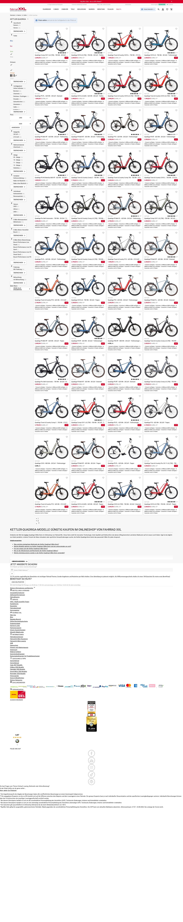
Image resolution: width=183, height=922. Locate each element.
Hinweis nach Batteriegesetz (19, 647)
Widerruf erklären (15, 652)
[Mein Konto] (162, 9)
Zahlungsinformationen (17, 595)
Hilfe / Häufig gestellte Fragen (19, 602)
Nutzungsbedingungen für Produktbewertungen (25, 656)
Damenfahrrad (14, 661)
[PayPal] (103, 687)
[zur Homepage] (18, 9)
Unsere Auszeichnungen (17, 630)
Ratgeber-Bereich (15, 619)
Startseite (12, 15)
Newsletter (13, 606)
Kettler (25, 15)
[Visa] (121, 687)
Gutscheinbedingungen (17, 654)
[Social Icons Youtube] (91, 760)
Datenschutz (14, 645)
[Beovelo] (84, 687)
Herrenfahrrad (14, 663)
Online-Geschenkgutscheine (19, 621)
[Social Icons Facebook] (91, 753)
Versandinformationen (17, 593)
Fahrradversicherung (16, 637)
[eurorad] (96, 687)
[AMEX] (135, 687)
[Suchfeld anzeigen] (158, 9)
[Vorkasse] (161, 687)
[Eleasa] (60, 687)
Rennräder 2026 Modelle (17, 673)
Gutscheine (128, 4)
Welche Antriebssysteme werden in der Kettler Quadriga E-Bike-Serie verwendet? (39, 553)
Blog (11, 617)
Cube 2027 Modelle (16, 665)
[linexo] (90, 687)
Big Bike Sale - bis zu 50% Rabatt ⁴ (91, 1)
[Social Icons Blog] (91, 781)
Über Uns (13, 615)
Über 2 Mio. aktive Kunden (103, 4)
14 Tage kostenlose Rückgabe (55, 4)
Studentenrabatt (15, 623)
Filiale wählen (42, 20)
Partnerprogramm (15, 628)
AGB (11, 643)
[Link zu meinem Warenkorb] (171, 9)
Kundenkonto (14, 604)
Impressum (13, 650)
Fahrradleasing (14, 597)
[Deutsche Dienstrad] (40, 687)
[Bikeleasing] (22, 687)
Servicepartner (14, 610)
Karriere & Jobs (15, 626)
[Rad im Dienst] (77, 687)
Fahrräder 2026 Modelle (17, 669)
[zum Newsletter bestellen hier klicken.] (12, 573)
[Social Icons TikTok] (91, 774)
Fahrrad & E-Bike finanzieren (19, 639)
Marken (19, 15)
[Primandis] (69, 687)
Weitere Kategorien (16, 680)
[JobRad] (14, 687)
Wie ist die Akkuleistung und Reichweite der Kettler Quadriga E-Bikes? (36, 551)
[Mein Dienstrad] (50, 687)
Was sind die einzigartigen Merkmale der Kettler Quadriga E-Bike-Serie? (36, 544)
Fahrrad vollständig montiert (79, 4)
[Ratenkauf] (144, 687)
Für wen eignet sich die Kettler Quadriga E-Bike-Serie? (31, 548)
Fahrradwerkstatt (15, 608)
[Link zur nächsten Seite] (39, 523)
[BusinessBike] (31, 687)
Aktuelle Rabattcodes (17, 632)
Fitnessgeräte (14, 676)
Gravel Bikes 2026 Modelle (18, 671)
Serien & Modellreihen (17, 678)
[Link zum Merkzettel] (167, 9)
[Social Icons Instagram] (91, 767)
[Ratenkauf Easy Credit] (152, 687)
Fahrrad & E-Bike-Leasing (18, 641)
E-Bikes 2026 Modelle (17, 667)
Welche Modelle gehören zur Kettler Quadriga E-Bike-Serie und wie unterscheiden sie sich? (42, 546)
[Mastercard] (128, 687)
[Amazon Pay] (112, 687)
